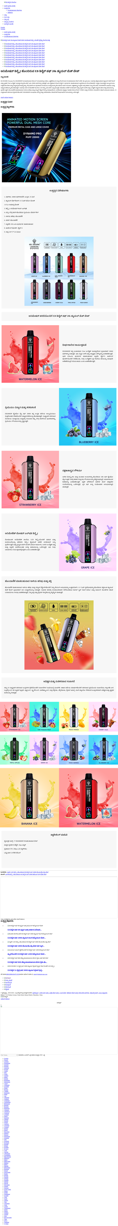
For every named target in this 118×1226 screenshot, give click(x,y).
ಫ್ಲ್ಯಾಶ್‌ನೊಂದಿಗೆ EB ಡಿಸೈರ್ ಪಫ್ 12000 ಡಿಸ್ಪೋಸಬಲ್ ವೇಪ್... (27, 954)
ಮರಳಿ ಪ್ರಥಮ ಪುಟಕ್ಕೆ (9, 6)
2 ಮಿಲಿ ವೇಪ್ (62, 993)
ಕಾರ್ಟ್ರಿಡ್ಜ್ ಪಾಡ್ (94, 993)
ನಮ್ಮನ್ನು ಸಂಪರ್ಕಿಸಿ (9, 21)
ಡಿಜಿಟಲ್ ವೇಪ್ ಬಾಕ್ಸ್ (72, 993)
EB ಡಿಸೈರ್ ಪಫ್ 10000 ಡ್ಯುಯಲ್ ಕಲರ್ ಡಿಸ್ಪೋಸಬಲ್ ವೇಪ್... (27, 938)
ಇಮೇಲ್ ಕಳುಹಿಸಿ (5, 999)
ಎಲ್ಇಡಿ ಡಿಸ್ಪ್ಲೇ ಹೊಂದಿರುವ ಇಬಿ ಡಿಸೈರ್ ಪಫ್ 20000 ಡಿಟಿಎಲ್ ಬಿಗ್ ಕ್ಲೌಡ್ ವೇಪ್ (25, 874)
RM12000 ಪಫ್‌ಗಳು (84, 993)
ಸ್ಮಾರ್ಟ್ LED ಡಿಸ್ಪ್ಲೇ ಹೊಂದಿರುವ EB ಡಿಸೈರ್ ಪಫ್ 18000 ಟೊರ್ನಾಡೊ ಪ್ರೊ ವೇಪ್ (27, 872)
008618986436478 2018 (13, 974)
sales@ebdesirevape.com (40, 974)
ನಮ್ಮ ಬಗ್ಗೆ (6, 19)
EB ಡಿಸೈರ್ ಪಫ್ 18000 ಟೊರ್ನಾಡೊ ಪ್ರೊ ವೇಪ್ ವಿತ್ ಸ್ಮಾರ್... (26, 946)
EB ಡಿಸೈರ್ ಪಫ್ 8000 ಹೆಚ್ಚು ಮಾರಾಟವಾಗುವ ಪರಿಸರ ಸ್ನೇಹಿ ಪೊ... (27, 962)
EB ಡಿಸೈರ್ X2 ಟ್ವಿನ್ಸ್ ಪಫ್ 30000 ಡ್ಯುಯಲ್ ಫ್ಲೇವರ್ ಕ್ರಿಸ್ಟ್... (25, 970)
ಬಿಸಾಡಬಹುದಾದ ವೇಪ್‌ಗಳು (15, 10)
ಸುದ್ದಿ (5, 15)
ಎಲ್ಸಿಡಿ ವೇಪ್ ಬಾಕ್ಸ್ (54, 993)
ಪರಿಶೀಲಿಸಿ (10, 12)
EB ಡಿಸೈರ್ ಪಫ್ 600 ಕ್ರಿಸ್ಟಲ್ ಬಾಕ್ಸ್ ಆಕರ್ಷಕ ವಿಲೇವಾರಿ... (25, 930)
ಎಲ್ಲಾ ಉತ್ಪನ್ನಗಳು (102, 993)
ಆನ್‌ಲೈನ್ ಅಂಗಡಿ (8, 24)
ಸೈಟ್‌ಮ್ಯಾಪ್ (35, 993)
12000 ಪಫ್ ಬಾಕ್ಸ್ (43, 993)
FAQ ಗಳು (7, 17)
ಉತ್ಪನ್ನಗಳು (7, 8)
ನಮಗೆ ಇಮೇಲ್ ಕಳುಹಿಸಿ (7, 97)
